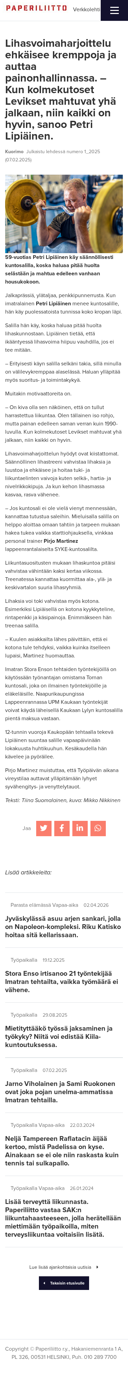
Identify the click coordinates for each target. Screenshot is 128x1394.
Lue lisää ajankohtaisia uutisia (60, 1267)
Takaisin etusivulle (67, 1283)
